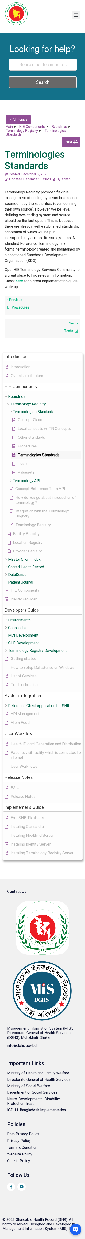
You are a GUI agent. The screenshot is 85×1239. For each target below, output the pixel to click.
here (19, 281)
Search (43, 82)
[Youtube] (21, 1187)
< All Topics (18, 120)
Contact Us (16, 891)
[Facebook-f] (11, 1187)
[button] (76, 15)
